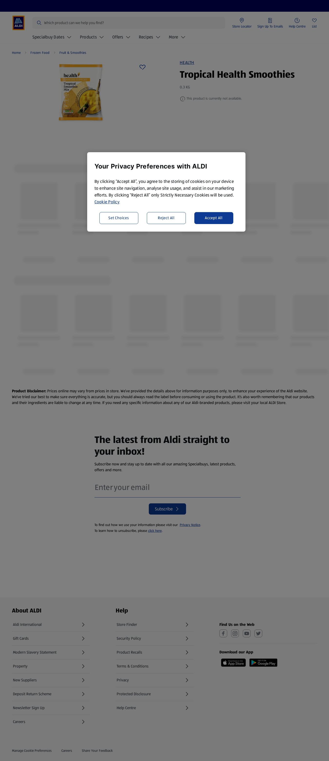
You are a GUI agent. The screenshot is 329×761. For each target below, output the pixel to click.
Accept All (214, 218)
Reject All (166, 218)
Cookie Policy (107, 202)
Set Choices (118, 218)
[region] (166, 192)
